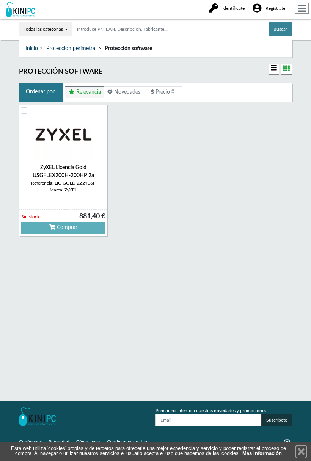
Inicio (31, 48)
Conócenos (30, 441)
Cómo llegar (88, 441)
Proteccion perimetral (71, 48)
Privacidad (59, 441)
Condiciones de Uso (127, 441)
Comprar (66, 227)
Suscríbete (276, 420)
